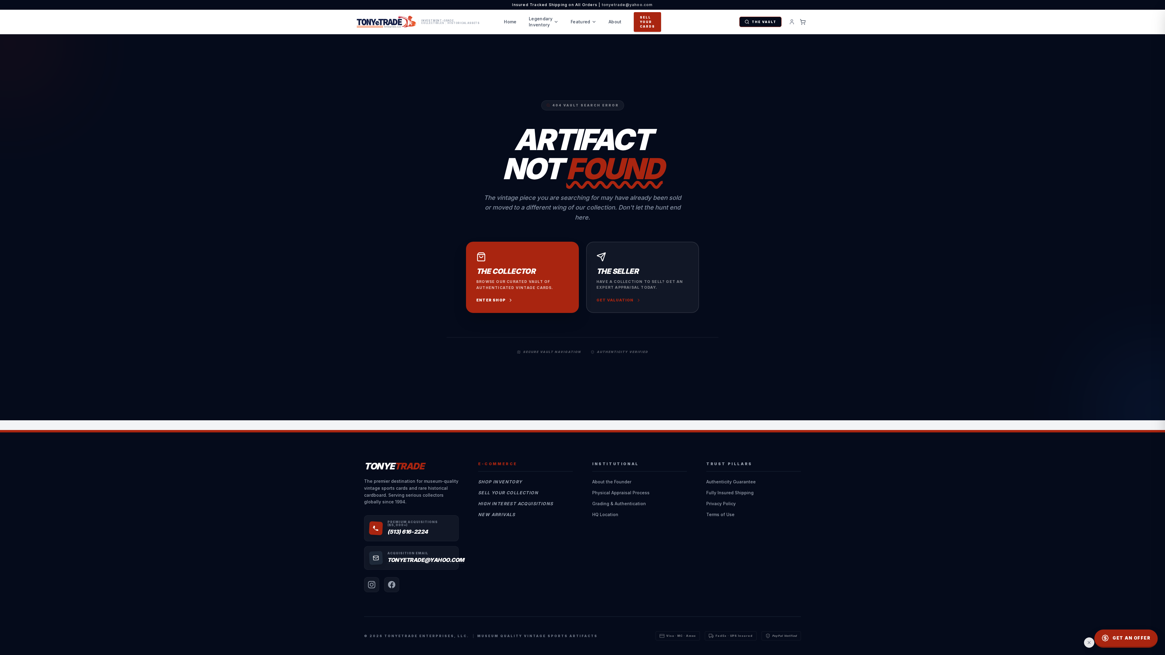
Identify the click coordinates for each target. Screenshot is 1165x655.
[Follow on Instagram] (371, 584)
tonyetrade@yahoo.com (627, 4)
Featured (580, 21)
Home (510, 21)
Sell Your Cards (647, 21)
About (615, 21)
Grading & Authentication (619, 503)
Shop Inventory (500, 481)
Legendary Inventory (540, 21)
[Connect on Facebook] (391, 584)
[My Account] (792, 22)
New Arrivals (496, 514)
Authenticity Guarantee (731, 481)
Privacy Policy (721, 503)
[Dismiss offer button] (1089, 642)
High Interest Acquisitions (515, 503)
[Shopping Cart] (803, 22)
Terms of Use (720, 514)
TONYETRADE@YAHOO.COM (425, 560)
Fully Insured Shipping (730, 492)
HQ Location (605, 514)
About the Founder (611, 481)
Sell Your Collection (508, 492)
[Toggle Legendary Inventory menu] (556, 21)
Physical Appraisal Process (621, 492)
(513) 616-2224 (407, 532)
